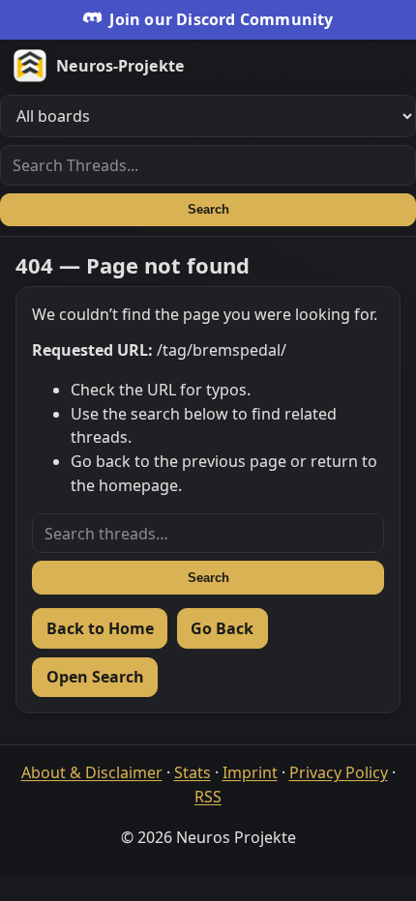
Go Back (222, 628)
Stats (192, 772)
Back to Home (100, 628)
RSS (208, 796)
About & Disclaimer (92, 772)
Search (208, 209)
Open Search (95, 676)
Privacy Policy (338, 772)
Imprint (250, 772)
